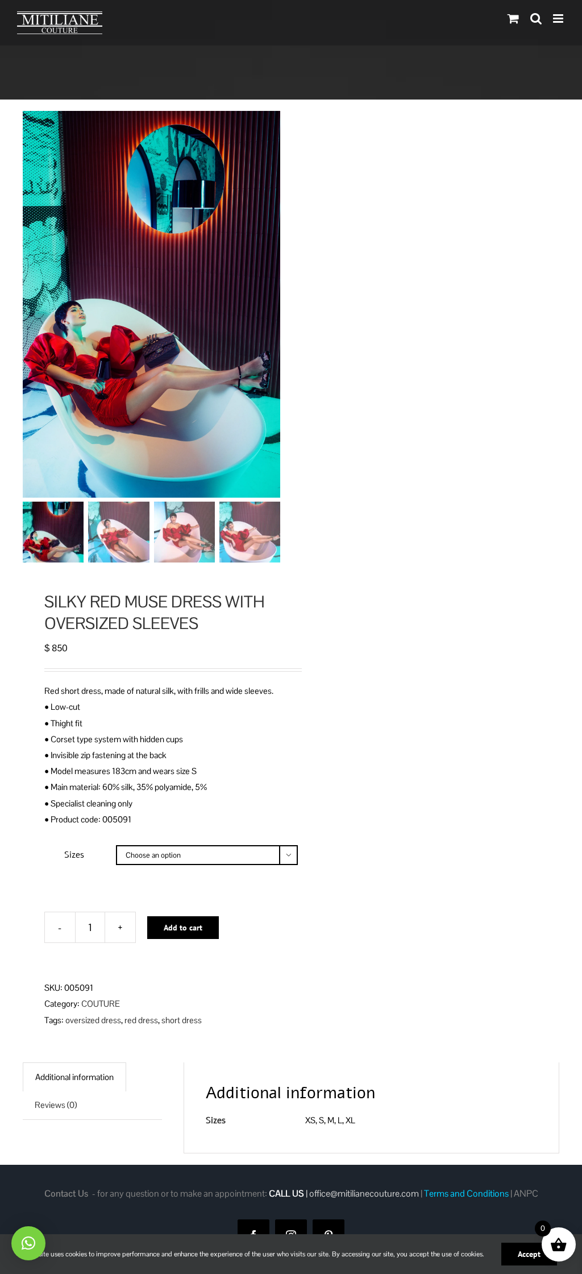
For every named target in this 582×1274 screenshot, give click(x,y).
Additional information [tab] (74, 1077)
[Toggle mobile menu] (559, 18)
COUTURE (100, 1003)
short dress (181, 1020)
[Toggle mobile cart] (513, 18)
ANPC (526, 1193)
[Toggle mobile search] (536, 18)
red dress (141, 1020)
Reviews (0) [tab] (56, 1104)
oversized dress (93, 1020)
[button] (28, 1243)
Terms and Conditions (466, 1193)
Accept (529, 1254)
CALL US (286, 1193)
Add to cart (183, 928)
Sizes (74, 855)
